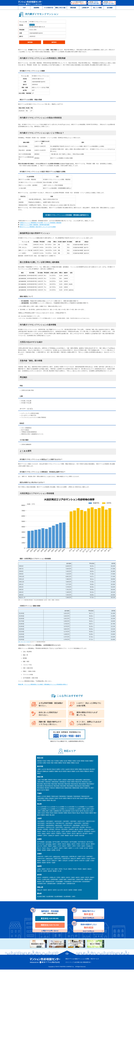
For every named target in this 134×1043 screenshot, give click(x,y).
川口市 (91, 810)
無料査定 (54, 42)
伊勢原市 (50, 779)
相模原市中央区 (60, 787)
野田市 (48, 800)
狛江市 (60, 771)
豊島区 (73, 762)
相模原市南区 (68, 787)
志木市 (43, 812)
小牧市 (73, 896)
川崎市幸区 (48, 781)
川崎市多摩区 (78, 779)
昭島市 (81, 769)
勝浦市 (48, 796)
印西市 (46, 798)
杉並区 (87, 760)
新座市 (56, 812)
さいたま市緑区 (51, 808)
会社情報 (77, 962)
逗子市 (43, 790)
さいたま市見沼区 (69, 808)
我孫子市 (69, 798)
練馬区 (60, 762)
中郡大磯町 (44, 779)
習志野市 (39, 800)
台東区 (61, 760)
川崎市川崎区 (40, 781)
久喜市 (92, 808)
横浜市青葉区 (86, 785)
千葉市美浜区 (76, 796)
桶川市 (70, 812)
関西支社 (50, 925)
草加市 (87, 812)
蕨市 (95, 812)
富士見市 (86, 810)
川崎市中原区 (70, 779)
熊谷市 (74, 812)
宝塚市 (54, 846)
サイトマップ (70, 962)
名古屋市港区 (49, 896)
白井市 (90, 798)
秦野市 (82, 787)
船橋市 (44, 800)
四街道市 (51, 798)
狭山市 (78, 812)
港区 (52, 762)
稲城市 (73, 771)
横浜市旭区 (54, 783)
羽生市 (82, 812)
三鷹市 (39, 769)
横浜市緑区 (57, 785)
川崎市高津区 (54, 781)
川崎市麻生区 (62, 781)
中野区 (48, 760)
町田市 (65, 771)
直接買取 (36, 7)
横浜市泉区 (67, 783)
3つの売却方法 (48, 7)
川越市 (39, 812)
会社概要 (110, 7)
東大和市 (92, 769)
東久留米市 (86, 769)
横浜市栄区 (61, 783)
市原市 (56, 798)
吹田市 (86, 829)
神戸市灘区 (48, 842)
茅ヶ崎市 (91, 787)
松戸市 (74, 798)
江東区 (44, 762)
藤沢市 (39, 790)
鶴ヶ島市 (52, 815)
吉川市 (73, 810)
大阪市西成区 (76, 825)
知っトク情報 (97, 7)
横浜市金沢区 (78, 785)
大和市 (59, 779)
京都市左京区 (56, 856)
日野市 (76, 769)
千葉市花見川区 (85, 796)
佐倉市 (39, 796)
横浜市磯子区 (40, 785)
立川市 (77, 771)
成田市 (65, 798)
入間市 (39, 810)
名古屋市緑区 (67, 896)
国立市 (54, 769)
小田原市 (64, 779)
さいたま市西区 (60, 808)
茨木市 (58, 831)
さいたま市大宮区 (69, 806)
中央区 (44, 760)
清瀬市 (56, 771)
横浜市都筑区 (70, 785)
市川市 (60, 798)
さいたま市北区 (51, 806)
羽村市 (82, 771)
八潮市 (51, 810)
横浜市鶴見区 (40, 787)
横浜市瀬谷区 (90, 783)
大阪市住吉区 (58, 825)
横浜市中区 (78, 781)
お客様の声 (85, 7)
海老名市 (52, 787)
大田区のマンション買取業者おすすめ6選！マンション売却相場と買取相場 (40, 222)
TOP (24, 7)
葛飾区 (68, 762)
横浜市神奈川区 (49, 785)
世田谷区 (39, 760)
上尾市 (87, 808)
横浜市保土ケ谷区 (86, 781)
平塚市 (68, 781)
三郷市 (83, 808)
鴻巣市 (47, 815)
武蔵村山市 (45, 771)
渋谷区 (48, 762)
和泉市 (43, 833)
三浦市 (39, 779)
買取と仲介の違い (60, 7)
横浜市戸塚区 (47, 783)
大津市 (39, 869)
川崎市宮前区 (86, 779)
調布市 (91, 771)
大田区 (74, 760)
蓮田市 (91, 812)
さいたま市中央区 (41, 806)
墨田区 (70, 760)
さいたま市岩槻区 (79, 806)
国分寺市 (49, 769)
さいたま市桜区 (89, 806)
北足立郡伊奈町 (66, 810)
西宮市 (68, 844)
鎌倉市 (47, 790)
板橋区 (91, 760)
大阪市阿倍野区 (50, 825)
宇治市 (88, 858)
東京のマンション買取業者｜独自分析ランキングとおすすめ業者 (38, 226)
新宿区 (82, 760)
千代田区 (56, 760)
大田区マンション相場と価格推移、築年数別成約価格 (34, 224)
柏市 (78, 798)
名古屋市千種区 (41, 896)
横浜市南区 (40, 783)
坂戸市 (81, 810)
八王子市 (43, 769)
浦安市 (86, 798)
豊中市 (76, 829)
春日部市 (60, 812)
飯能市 (43, 815)
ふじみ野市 (78, 808)
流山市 (82, 798)
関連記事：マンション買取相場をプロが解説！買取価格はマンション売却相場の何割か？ (43, 684)
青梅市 (39, 773)
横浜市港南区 (82, 783)
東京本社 (50, 918)
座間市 (73, 781)
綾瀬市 (86, 787)
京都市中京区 (64, 856)
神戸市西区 (48, 844)
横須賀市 (47, 787)
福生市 (69, 771)
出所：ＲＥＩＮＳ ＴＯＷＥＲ (24, 641)
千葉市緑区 (69, 796)
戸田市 (47, 812)
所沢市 (51, 812)
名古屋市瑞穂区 (58, 896)
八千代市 (43, 796)
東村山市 (39, 771)
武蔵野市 (51, 771)
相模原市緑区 (75, 787)
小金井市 (67, 769)
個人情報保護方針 (85, 962)
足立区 (77, 762)
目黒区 (56, 762)
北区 (52, 760)
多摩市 (58, 769)
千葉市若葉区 (40, 798)
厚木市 (55, 779)
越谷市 (39, 815)
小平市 (62, 769)
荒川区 (64, 762)
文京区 (78, 760)
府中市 (72, 769)
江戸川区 (39, 762)
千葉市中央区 (54, 796)
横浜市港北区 (74, 783)
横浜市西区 (63, 785)
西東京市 (86, 771)
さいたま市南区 (60, 806)
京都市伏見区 (49, 858)
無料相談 (30, 42)
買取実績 (73, 7)
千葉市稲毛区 (62, 796)
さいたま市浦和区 (41, 808)
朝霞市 (65, 812)
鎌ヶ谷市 (53, 800)
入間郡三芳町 (44, 810)
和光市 (77, 810)
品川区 (65, 760)
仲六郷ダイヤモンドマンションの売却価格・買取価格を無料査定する (67, 215)
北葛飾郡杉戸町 (57, 810)
